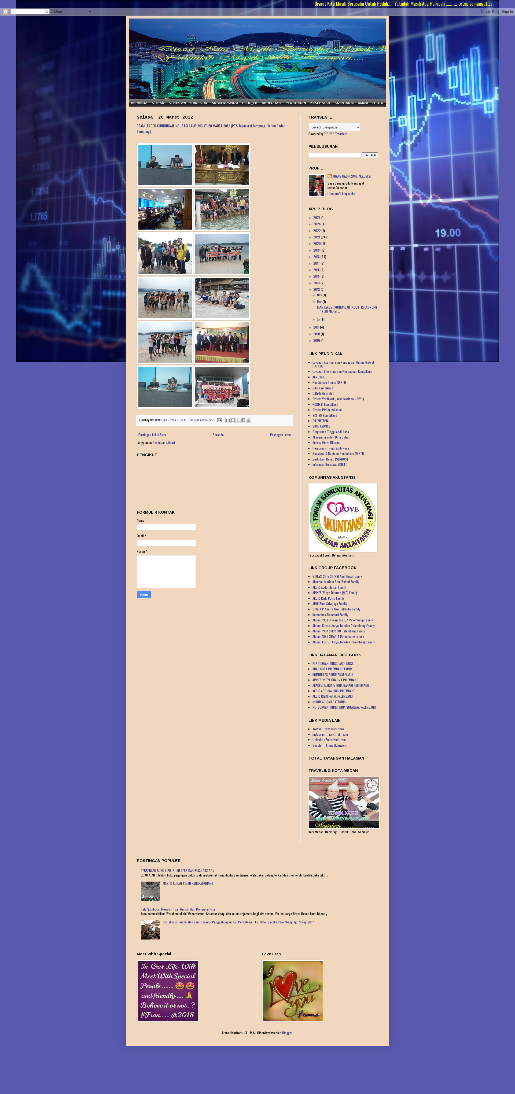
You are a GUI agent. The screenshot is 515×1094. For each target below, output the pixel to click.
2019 (317, 250)
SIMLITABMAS (321, 426)
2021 (317, 237)
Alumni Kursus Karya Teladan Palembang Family (343, 625)
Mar (320, 301)
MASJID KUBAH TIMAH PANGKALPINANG (188, 883)
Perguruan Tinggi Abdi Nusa (330, 431)
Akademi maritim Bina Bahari (331, 437)
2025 (317, 217)
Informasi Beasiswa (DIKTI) (329, 464)
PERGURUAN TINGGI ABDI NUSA (333, 663)
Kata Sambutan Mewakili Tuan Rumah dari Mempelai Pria (178, 909)
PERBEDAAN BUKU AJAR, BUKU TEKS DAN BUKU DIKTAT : (177, 870)
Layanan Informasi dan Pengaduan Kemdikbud (342, 371)
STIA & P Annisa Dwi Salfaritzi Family (336, 609)
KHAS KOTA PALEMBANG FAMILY (332, 668)
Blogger (287, 1032)
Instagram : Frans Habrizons (330, 734)
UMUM (363, 103)
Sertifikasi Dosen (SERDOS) (330, 459)
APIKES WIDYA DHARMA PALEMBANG (335, 679)
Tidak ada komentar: (201, 420)
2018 (317, 256)
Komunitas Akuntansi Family (330, 614)
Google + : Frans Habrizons (329, 745)
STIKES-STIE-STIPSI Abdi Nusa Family (337, 576)
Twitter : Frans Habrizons (328, 729)
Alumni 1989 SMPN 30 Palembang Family (339, 631)
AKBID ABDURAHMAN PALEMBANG (333, 690)
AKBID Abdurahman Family (329, 587)
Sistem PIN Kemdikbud (327, 409)
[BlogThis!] (233, 420)
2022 (317, 230)
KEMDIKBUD (320, 377)
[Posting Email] (219, 420)
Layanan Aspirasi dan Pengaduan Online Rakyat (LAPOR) (343, 364)
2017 (317, 263)
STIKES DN (198, 103)
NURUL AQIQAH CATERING (329, 701)
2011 (316, 327)
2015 (317, 276)
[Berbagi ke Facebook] (243, 420)
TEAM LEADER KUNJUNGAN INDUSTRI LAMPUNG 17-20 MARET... (347, 309)
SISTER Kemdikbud (324, 415)
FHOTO (377, 103)
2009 (317, 340)
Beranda (218, 434)
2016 (317, 269)
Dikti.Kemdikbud (322, 388)
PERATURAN (296, 103)
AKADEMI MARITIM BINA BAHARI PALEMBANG (340, 685)
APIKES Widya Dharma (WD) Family (335, 592)
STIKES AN (177, 103)
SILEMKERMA (320, 420)
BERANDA (139, 103)
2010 (317, 333)
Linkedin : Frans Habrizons (329, 739)
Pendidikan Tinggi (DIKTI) (329, 382)
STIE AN (158, 103)
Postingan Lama (280, 434)
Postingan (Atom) (164, 442)
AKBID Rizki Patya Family (328, 598)
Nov (320, 295)
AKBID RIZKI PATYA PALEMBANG (332, 696)
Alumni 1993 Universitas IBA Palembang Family (342, 620)
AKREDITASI (271, 103)
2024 (317, 224)
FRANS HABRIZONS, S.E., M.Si (352, 176)
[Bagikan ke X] (238, 420)
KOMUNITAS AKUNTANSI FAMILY (332, 674)
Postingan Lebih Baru (152, 434)
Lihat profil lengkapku (341, 193)
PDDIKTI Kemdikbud (325, 404)
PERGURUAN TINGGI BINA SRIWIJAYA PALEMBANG (344, 707)
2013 (317, 283)
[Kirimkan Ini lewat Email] (228, 420)
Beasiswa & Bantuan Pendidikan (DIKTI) (338, 453)
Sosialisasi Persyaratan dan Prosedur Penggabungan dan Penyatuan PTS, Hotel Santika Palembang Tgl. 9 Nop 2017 (238, 922)
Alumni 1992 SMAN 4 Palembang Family (338, 636)
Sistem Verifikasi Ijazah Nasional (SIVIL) (338, 398)
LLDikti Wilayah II (323, 393)
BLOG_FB (250, 103)
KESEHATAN (320, 103)
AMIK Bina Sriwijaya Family (329, 603)
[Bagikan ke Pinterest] (248, 420)
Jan (319, 319)
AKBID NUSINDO (225, 103)
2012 (317, 289)
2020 (317, 243)
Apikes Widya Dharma (326, 442)
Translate (341, 133)
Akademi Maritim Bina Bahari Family (335, 581)
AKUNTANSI (344, 103)
